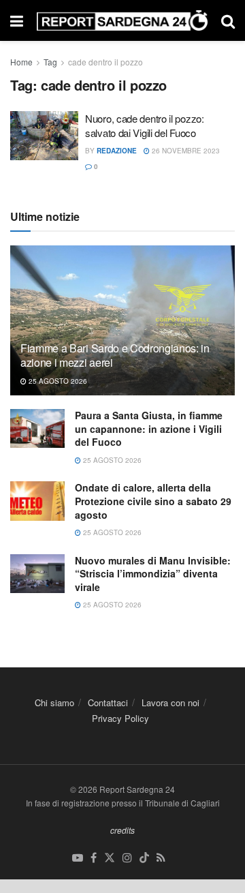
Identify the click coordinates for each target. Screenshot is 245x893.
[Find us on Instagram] (127, 858)
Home (21, 61)
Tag (50, 61)
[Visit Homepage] (122, 20)
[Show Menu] (16, 20)
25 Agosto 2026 (57, 381)
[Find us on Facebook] (94, 858)
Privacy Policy (120, 718)
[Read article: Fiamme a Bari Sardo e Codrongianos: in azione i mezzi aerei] (122, 325)
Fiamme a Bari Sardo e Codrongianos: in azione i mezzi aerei (115, 355)
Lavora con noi (170, 702)
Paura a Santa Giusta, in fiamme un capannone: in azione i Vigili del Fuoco (149, 428)
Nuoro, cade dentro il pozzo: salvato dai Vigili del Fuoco (144, 125)
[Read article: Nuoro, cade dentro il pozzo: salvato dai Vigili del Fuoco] (44, 135)
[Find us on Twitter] (109, 858)
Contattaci (108, 702)
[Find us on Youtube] (77, 858)
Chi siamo (54, 702)
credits (122, 830)
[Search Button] (228, 20)
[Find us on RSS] (161, 858)
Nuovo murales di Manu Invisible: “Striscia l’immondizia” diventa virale (153, 574)
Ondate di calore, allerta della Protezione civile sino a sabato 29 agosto (153, 501)
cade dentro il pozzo (105, 61)
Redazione (117, 150)
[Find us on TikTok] (144, 858)
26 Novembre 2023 (185, 150)
